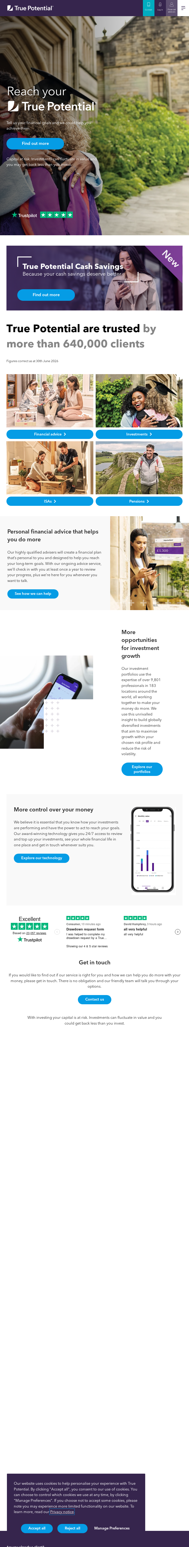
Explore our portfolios (142, 769)
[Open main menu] (183, 8)
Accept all (36, 1528)
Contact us (94, 999)
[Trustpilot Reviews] (42, 215)
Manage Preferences (112, 1528)
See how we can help (33, 593)
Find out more (35, 143)
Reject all (72, 1528)
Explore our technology (41, 857)
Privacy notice (62, 1511)
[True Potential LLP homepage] (30, 8)
